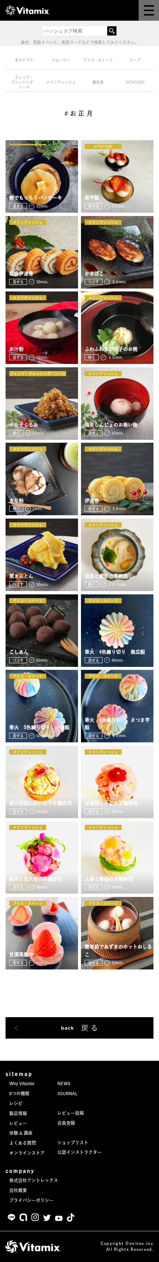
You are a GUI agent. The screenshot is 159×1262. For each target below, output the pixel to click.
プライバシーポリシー (31, 1200)
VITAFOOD (135, 82)
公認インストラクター (79, 1152)
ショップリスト (72, 1142)
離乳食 (98, 82)
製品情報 (18, 1113)
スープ (135, 60)
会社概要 (18, 1190)
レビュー (18, 1123)
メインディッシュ (61, 82)
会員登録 (66, 1123)
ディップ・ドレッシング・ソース (24, 82)
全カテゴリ (24, 60)
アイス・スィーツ (98, 60)
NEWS (64, 1083)
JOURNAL (67, 1093)
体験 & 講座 (21, 1133)
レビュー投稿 (70, 1113)
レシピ (16, 1103)
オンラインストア (27, 1153)
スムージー (61, 60)
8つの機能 (19, 1093)
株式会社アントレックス (33, 1180)
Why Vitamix (21, 1083)
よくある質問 (22, 1143)
